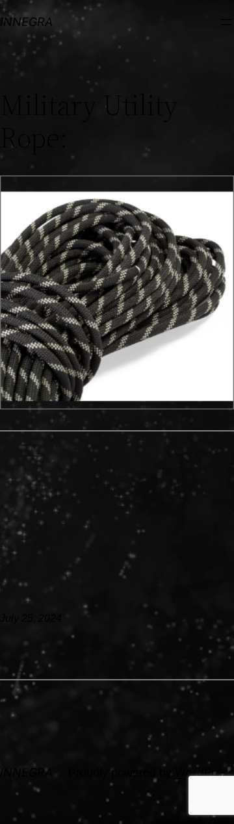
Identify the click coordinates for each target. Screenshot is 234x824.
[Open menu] (226, 22)
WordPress (204, 772)
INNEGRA (26, 22)
